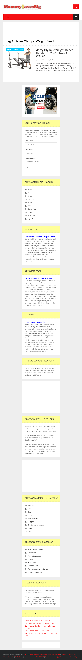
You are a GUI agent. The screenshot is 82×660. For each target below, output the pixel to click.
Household (32, 562)
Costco (30, 193)
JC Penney (31, 215)
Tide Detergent (33, 518)
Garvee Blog (73, 657)
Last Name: (29, 150)
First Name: (29, 141)
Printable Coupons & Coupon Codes (40, 237)
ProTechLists (19, 657)
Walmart (31, 190)
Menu (7, 17)
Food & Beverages (34, 556)
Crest (30, 515)
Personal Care (33, 566)
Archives (36, 654)
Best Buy (31, 199)
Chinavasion (71, 654)
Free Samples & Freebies (35, 322)
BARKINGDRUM (39, 657)
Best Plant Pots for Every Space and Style (39, 623)
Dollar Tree (32, 212)
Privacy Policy (29, 654)
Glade (30, 528)
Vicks (29, 509)
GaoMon (63, 654)
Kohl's (30, 206)
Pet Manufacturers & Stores (38, 569)
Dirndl (66, 657)
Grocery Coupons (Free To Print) (38, 278)
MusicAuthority (28, 657)
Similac (30, 512)
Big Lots (31, 219)
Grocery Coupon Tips (35, 572)
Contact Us (43, 654)
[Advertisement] (43, 30)
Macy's (30, 202)
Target (30, 196)
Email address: (30, 158)
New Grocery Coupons (36, 550)
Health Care (32, 559)
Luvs (29, 531)
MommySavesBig (8, 657)
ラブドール (60, 657)
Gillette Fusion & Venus (36, 525)
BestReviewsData (50, 657)
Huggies (31, 522)
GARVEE (57, 654)
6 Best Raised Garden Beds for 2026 (38, 621)
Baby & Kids (32, 553)
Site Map (51, 654)
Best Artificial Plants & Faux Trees (37, 631)
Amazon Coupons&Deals (15, 50)
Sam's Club (32, 209)
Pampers (31, 505)
